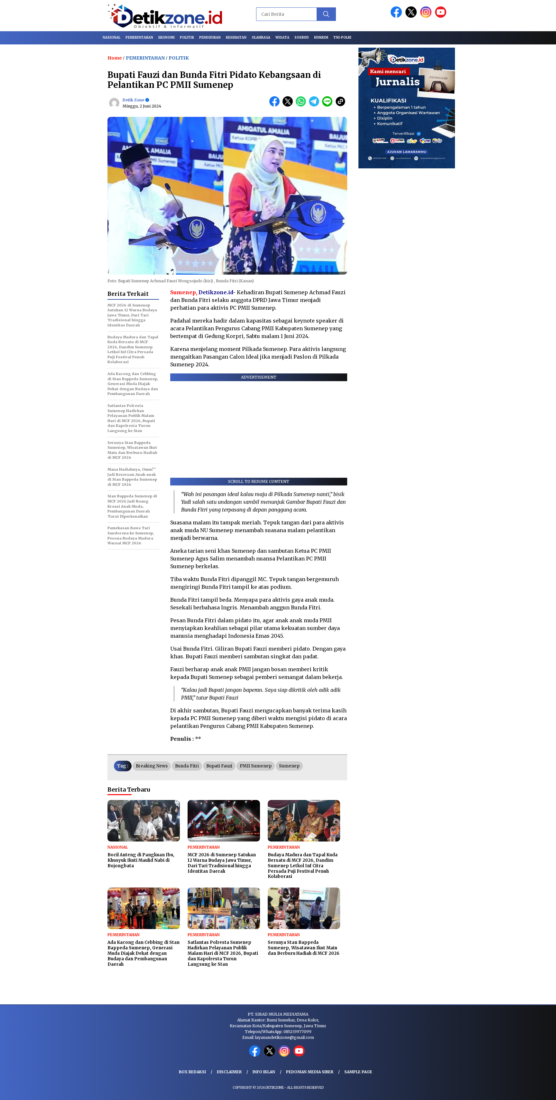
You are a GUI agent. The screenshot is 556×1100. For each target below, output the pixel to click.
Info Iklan (264, 1071)
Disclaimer (229, 1071)
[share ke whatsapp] (302, 105)
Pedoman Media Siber (309, 1071)
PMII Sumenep (256, 766)
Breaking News (152, 766)
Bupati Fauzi (219, 766)
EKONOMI (166, 37)
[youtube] (442, 16)
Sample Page (358, 1071)
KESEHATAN (236, 37)
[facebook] (397, 16)
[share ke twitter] (289, 105)
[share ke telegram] (315, 105)
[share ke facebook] (276, 105)
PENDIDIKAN (210, 37)
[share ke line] (328, 105)
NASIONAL (111, 37)
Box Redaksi (192, 1071)
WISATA (282, 37)
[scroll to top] (534, 1090)
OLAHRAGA (261, 37)
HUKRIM (321, 37)
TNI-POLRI (342, 37)
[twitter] (412, 16)
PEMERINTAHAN (139, 37)
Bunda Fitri (187, 766)
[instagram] (427, 16)
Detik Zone (133, 100)
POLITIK (187, 37)
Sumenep (289, 766)
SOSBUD (301, 37)
